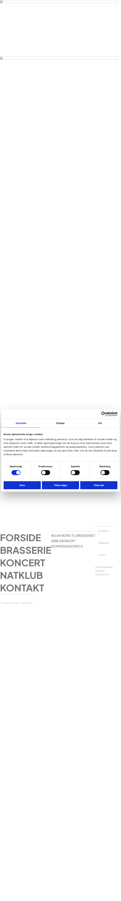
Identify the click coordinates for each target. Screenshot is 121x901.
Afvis (22, 485)
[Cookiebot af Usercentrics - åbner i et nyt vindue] (103, 414)
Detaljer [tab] (60, 423)
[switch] (45, 472)
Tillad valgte (60, 485)
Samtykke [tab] (21, 423)
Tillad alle (99, 485)
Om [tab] (100, 423)
